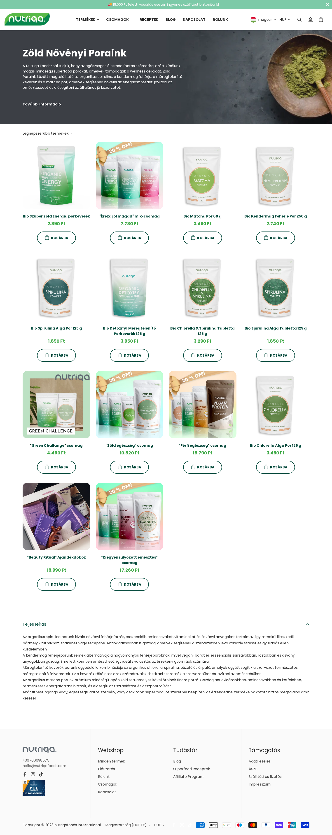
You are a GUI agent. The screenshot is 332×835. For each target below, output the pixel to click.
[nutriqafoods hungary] (27, 19)
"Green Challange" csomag (56, 445)
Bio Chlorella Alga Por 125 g (275, 445)
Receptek (149, 19)
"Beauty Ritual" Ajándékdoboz (56, 557)
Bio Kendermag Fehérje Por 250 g (275, 216)
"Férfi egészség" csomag (202, 445)
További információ (42, 104)
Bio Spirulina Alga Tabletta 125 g (276, 328)
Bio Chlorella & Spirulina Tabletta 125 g (202, 331)
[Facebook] (25, 774)
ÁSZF (253, 769)
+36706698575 (36, 760)
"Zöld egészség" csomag (129, 445)
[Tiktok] (41, 774)
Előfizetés (106, 769)
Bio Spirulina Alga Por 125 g (56, 328)
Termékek (85, 19)
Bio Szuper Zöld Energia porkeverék (56, 216)
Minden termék (111, 761)
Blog (171, 19)
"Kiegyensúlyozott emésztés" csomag (129, 560)
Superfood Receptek (191, 769)
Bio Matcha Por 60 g (202, 216)
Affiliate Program (188, 776)
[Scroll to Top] (323, 810)
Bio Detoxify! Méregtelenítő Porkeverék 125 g (129, 331)
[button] (321, 19)
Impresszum (260, 784)
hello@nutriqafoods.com (44, 765)
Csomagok (117, 19)
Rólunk (220, 19)
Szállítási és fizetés (265, 776)
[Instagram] (33, 774)
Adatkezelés (260, 761)
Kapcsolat (194, 19)
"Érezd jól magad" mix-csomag (129, 216)
